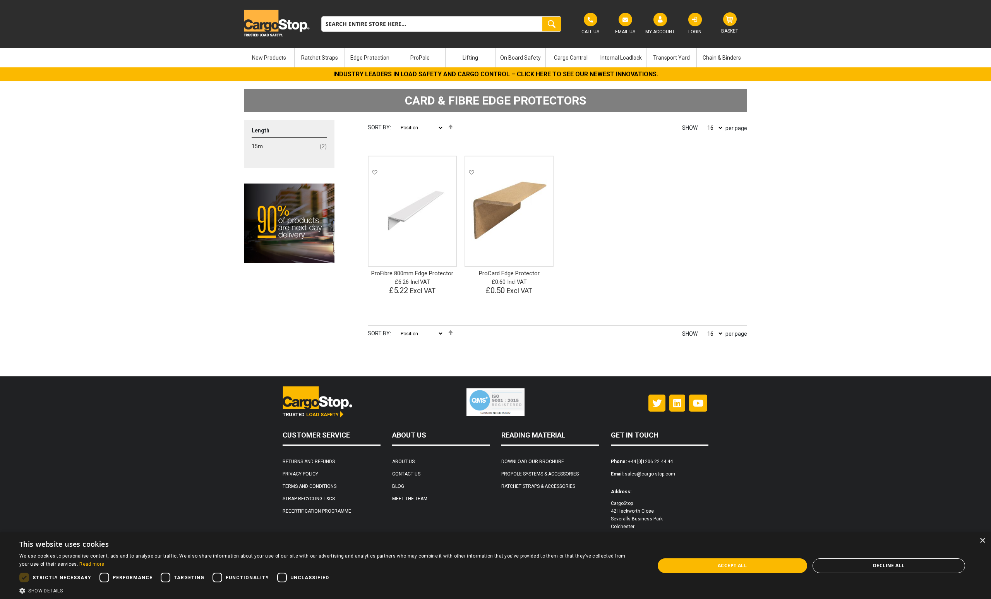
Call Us (590, 31)
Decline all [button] (888, 565)
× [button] (982, 541)
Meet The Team (409, 498)
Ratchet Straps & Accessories (538, 486)
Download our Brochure (532, 461)
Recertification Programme (317, 511)
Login (694, 31)
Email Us (625, 31)
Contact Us (406, 474)
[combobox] (441, 24)
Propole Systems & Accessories (540, 474)
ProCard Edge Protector (509, 273)
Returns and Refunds (309, 461)
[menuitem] (269, 57)
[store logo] (277, 23)
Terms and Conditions (309, 486)
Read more (91, 564)
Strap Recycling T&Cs (309, 498)
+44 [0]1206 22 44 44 (650, 461)
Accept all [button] (732, 565)
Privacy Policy (300, 474)
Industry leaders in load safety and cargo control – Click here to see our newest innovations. (495, 74)
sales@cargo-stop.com (650, 474)
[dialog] (495, 565)
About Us (403, 461)
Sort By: (379, 127)
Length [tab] (260, 131)
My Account (660, 31)
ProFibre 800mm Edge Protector (412, 273)
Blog (398, 486)
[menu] (495, 57)
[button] (374, 172)
